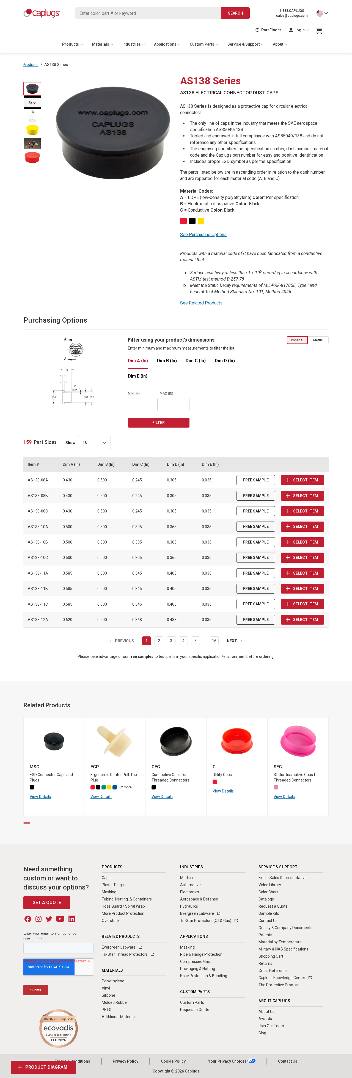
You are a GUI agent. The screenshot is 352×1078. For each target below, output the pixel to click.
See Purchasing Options (203, 234)
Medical (187, 877)
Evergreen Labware (119, 947)
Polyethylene (113, 981)
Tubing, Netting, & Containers (127, 899)
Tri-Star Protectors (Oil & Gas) (206, 920)
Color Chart (268, 892)
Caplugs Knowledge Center (282, 978)
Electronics (189, 892)
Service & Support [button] (243, 44)
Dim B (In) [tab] (167, 360)
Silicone (108, 995)
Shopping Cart (270, 956)
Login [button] (300, 30)
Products (30, 64)
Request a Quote (194, 1009)
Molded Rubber (115, 1002)
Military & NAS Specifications (283, 949)
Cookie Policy (173, 1061)
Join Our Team (271, 1026)
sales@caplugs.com (292, 16)
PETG (106, 1009)
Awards (265, 1018)
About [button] (278, 44)
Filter (158, 422)
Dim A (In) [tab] (138, 360)
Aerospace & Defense (199, 899)
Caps (106, 877)
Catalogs (266, 899)
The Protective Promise (278, 985)
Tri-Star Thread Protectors (125, 954)
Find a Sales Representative (282, 877)
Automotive (190, 885)
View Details (40, 796)
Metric (318, 340)
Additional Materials (119, 1017)
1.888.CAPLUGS (292, 11)
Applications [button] (165, 44)
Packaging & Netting (197, 968)
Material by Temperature (280, 942)
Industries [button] (131, 44)
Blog (262, 1033)
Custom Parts (192, 1002)
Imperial (297, 340)
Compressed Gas (195, 961)
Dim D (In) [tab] (225, 360)
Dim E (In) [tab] (137, 376)
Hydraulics (189, 906)
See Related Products (201, 303)
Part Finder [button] (271, 30)
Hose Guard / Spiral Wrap (123, 906)
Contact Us (267, 920)
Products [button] (70, 44)
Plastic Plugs (113, 885)
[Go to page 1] (26, 823)
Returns (265, 963)
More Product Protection (123, 913)
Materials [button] (100, 44)
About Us (266, 1011)
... (205, 641)
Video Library (269, 885)
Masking (109, 892)
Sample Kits (268, 913)
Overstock (110, 920)
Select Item (305, 480)
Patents (265, 935)
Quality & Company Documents (285, 927)
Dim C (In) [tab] (196, 360)
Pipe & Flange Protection (201, 954)
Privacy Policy (125, 1061)
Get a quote (46, 902)
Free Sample (256, 480)
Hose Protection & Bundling (203, 976)
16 (214, 641)
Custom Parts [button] (202, 44)
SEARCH (235, 13)
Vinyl (106, 988)
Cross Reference (273, 970)
